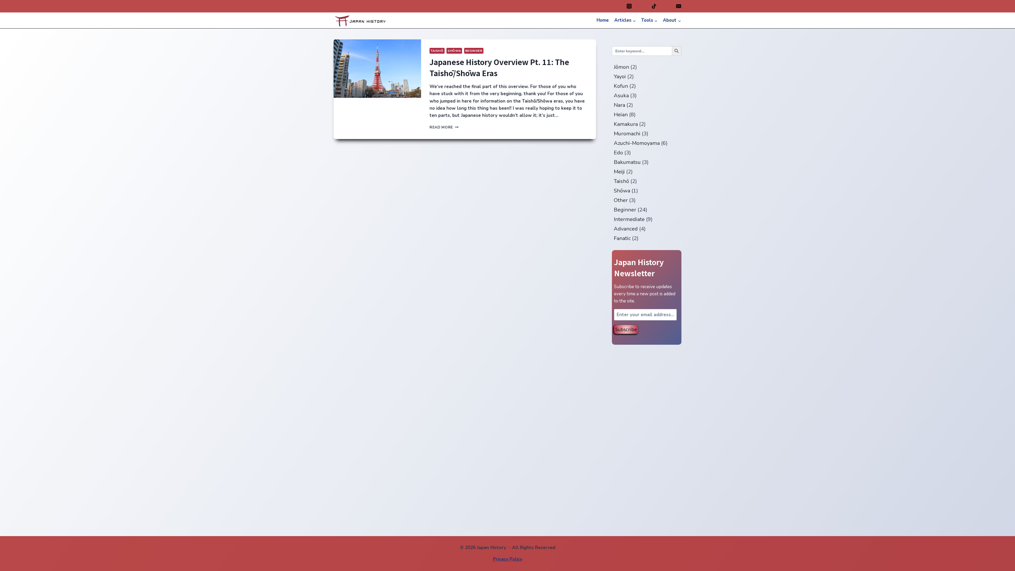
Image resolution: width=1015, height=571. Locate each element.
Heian (621, 114)
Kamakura (626, 124)
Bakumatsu (627, 162)
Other (621, 200)
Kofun (621, 86)
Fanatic (622, 238)
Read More (444, 127)
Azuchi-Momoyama (637, 143)
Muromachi (627, 133)
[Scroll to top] (1001, 565)
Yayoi (620, 76)
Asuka (621, 95)
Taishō (437, 51)
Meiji (619, 171)
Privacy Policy (507, 559)
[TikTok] (654, 6)
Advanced (626, 228)
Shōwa (454, 51)
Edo (618, 152)
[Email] (679, 6)
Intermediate (629, 219)
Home (603, 20)
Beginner (473, 51)
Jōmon (621, 67)
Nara (619, 105)
